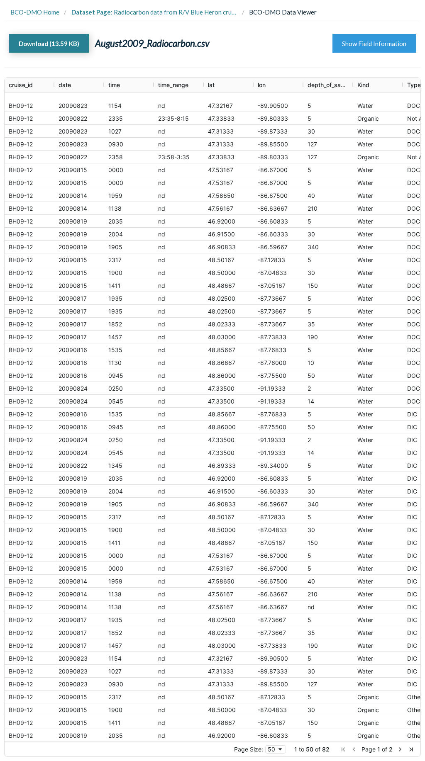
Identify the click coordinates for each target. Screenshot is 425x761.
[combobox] (275, 749)
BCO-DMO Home (34, 12)
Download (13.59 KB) (49, 43)
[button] (343, 749)
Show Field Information (374, 43)
